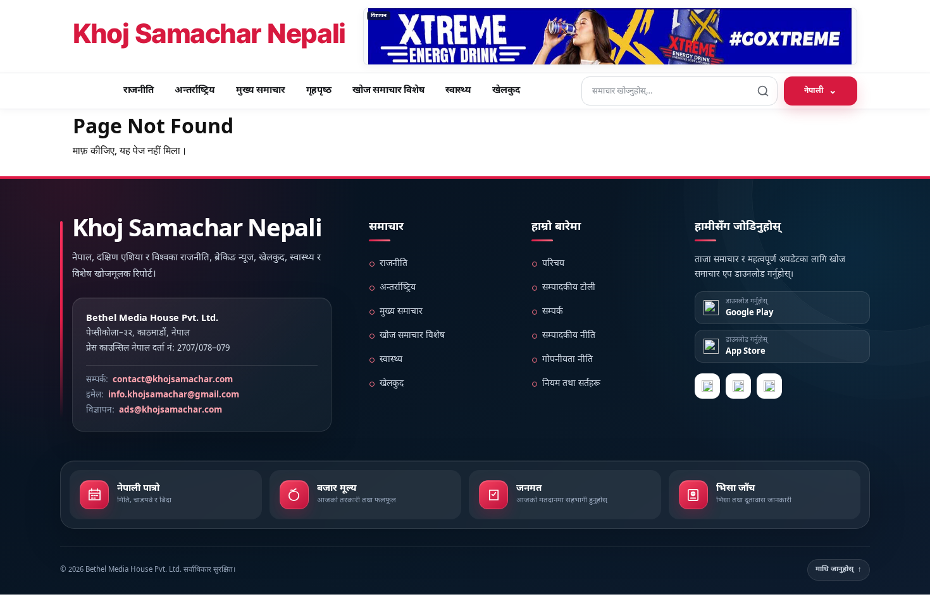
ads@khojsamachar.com (170, 410)
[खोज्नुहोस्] (763, 91)
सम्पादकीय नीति (568, 336)
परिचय (553, 264)
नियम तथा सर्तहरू (571, 384)
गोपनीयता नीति (567, 360)
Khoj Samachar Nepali (209, 36)
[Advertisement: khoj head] (610, 36)
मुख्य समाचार (260, 91)
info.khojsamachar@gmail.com (173, 395)
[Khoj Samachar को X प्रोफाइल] (707, 386)
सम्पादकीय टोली (568, 288)
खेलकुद (505, 91)
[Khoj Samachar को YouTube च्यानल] (769, 386)
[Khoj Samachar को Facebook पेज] (738, 386)
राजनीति (138, 91)
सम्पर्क (552, 312)
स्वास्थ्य (458, 91)
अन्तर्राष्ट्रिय (195, 91)
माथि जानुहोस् (838, 569)
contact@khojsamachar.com (173, 380)
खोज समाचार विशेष (388, 91)
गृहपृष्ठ (319, 91)
